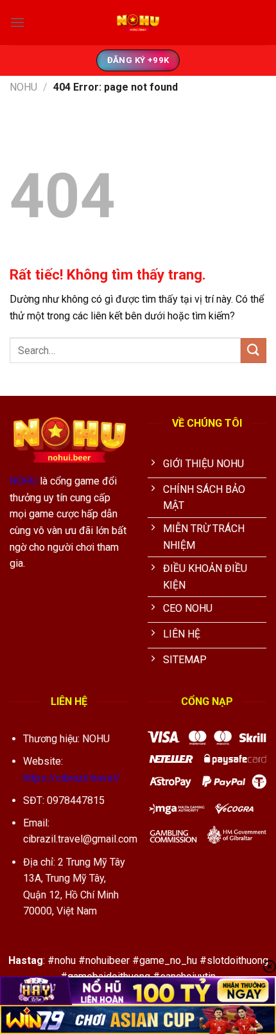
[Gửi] (253, 350)
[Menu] (17, 22)
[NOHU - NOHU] (138, 22)
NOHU (23, 87)
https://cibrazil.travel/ (71, 778)
